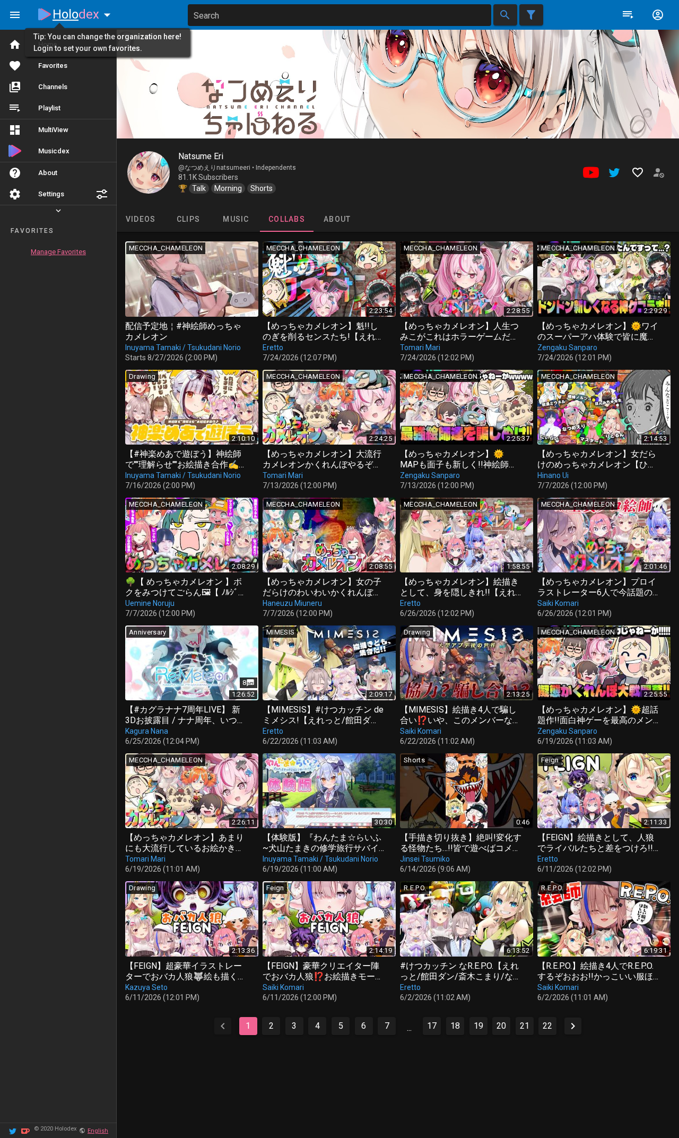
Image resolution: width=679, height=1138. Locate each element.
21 (524, 1026)
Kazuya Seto (146, 987)
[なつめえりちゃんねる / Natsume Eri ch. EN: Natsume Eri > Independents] (148, 172)
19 (478, 1026)
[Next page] (572, 1026)
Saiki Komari (558, 603)
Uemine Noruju (150, 603)
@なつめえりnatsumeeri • (217, 167)
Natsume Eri (200, 156)
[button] (101, 194)
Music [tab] (236, 219)
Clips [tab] (188, 219)
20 (501, 1026)
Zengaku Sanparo (567, 347)
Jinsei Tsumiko (425, 859)
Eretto (273, 347)
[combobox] (339, 15)
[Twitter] (12, 1130)
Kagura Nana (146, 731)
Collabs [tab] (286, 219)
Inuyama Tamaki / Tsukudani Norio (183, 347)
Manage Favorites (58, 252)
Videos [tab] (141, 219)
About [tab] (337, 219)
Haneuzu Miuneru (292, 603)
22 (547, 1026)
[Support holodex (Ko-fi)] (25, 1130)
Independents (276, 167)
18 (455, 1026)
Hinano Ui (553, 475)
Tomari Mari (420, 347)
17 (432, 1026)
